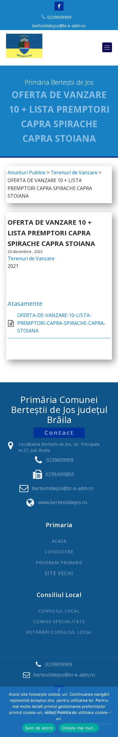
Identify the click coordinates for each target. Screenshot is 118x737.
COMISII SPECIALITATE (59, 621)
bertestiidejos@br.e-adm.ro (59, 26)
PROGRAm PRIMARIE (59, 562)
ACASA (59, 541)
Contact (59, 432)
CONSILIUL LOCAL (59, 611)
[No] (110, 712)
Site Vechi (59, 573)
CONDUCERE (59, 551)
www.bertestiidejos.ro (62, 502)
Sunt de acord (39, 727)
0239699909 (59, 17)
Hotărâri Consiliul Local (59, 632)
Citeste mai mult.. (79, 727)
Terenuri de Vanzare (31, 258)
